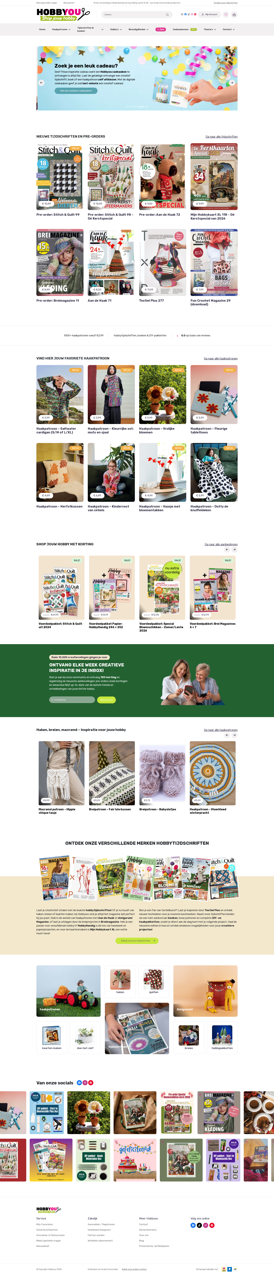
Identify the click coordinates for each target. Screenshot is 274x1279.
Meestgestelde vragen (47, 3)
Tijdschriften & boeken (85, 29)
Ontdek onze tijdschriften (226, 3)
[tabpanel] (137, 78)
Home (42, 29)
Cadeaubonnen (184, 29)
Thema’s (208, 29)
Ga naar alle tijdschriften (222, 136)
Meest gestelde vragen (48, 1240)
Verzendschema (147, 1229)
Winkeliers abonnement (100, 1240)
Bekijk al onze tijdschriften (136, 940)
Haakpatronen (59, 29)
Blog (141, 1240)
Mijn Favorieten (44, 1224)
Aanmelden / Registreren (101, 1224)
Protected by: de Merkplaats (154, 1246)
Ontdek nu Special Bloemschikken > (78, 89)
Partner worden (96, 1235)
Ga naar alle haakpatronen (221, 358)
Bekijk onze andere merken (134, 1269)
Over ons (144, 1235)
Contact (227, 29)
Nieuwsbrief (69, 3)
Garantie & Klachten (47, 1229)
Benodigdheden (137, 29)
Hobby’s (114, 29)
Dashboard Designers (99, 1229)
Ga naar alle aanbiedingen (221, 544)
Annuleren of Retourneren (50, 1235)
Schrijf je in (106, 700)
